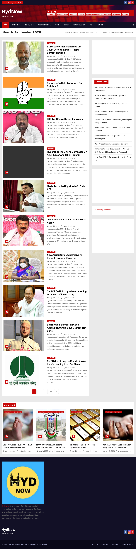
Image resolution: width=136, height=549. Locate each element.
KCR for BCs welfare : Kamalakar (65, 119)
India (92, 25)
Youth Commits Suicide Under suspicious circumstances (117, 446)
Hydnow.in (6, 506)
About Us (95, 544)
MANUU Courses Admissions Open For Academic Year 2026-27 (50, 447)
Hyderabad (16, 25)
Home (67, 32)
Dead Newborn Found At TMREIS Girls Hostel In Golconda (18, 446)
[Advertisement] (113, 57)
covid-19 (81, 14)
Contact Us (104, 544)
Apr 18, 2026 (110, 451)
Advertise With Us (128, 544)
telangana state (62, 14)
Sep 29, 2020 (55, 368)
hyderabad (51, 14)
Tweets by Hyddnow (102, 210)
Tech (57, 25)
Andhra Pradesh (44, 25)
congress (125, 14)
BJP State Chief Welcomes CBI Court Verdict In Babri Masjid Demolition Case (64, 49)
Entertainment (79, 25)
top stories (17, 412)
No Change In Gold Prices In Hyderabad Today (82, 446)
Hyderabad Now (69, 56)
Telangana (73, 14)
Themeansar (42, 544)
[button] (133, 25)
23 (51, 391)
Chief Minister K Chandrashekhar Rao (98, 14)
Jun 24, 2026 (10, 451)
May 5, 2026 (43, 451)
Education (42, 412)
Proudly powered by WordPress (13, 544)
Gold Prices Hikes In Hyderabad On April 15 (112, 144)
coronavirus (116, 14)
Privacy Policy (115, 544)
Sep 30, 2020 (55, 56)
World (100, 25)
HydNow (12, 11)
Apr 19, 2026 (76, 451)
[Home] (5, 25)
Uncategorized (76, 412)
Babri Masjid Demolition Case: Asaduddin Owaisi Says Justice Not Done (66, 327)
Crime (66, 25)
